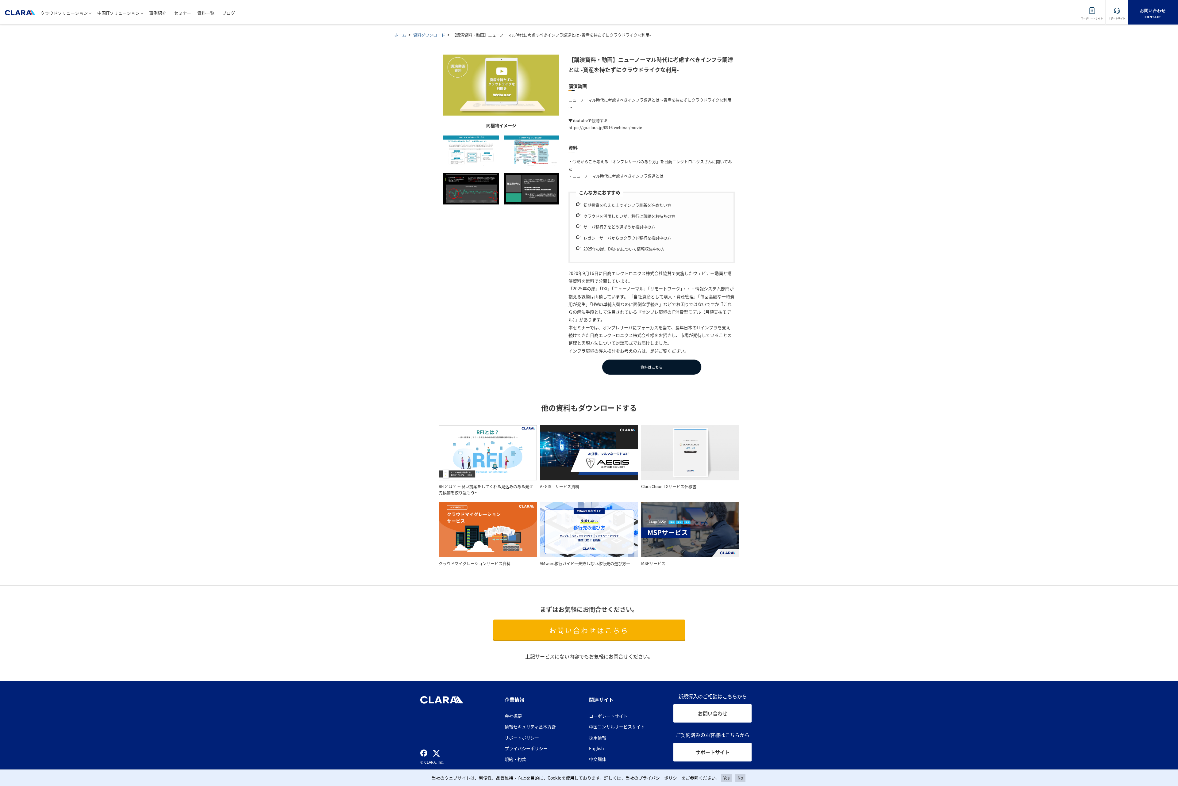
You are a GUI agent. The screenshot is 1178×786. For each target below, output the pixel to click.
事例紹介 (157, 13)
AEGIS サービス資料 (559, 486)
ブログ (228, 13)
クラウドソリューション (64, 13)
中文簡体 (597, 759)
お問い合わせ (712, 713)
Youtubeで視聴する (590, 120)
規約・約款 (515, 759)
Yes (726, 778)
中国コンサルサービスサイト (617, 726)
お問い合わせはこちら (589, 630)
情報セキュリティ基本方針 (530, 726)
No (740, 778)
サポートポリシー (522, 737)
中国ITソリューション (118, 13)
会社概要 (513, 716)
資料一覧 (205, 13)
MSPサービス (653, 563)
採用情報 (597, 737)
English (596, 748)
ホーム (400, 35)
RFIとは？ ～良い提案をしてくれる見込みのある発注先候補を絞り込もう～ (486, 489)
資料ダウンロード (429, 35)
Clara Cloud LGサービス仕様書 (668, 486)
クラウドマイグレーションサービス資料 (474, 563)
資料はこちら (652, 367)
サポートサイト (712, 752)
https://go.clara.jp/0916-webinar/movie (605, 127)
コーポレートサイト (608, 716)
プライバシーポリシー (526, 748)
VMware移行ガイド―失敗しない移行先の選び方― (585, 563)
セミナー (182, 13)
